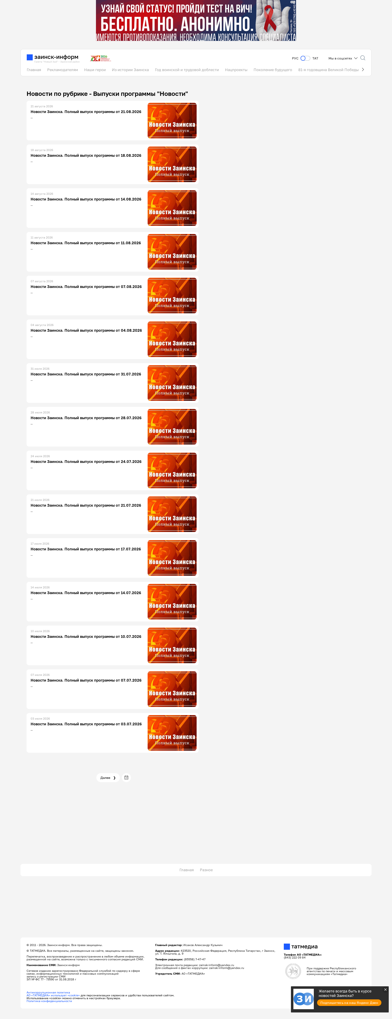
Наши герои (95, 69)
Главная (34, 69)
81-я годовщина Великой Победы (328, 69)
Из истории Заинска (130, 69)
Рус (295, 58)
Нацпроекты (236, 69)
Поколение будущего (273, 69)
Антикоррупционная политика (48, 992)
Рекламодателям (62, 69)
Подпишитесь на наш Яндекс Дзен (349, 1003)
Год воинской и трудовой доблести (187, 69)
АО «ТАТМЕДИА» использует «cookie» (53, 995)
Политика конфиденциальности (49, 1001)
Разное (206, 870)
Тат (315, 58)
